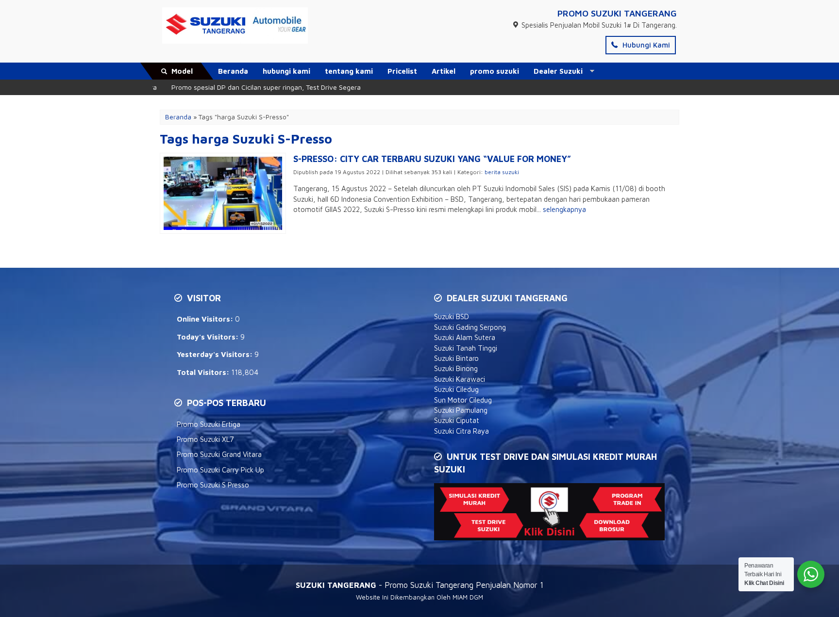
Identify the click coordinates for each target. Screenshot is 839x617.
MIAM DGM (468, 597)
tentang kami (349, 71)
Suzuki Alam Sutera (464, 337)
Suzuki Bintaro (456, 358)
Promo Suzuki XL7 (205, 439)
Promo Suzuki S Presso (213, 485)
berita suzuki (502, 172)
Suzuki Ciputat (456, 420)
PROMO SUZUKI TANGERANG (617, 13)
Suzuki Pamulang (460, 410)
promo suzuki (494, 71)
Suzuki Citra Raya (461, 431)
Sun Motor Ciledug (463, 400)
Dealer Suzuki (558, 71)
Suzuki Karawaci (459, 379)
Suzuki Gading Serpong (470, 327)
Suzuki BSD (451, 316)
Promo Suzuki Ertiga (208, 424)
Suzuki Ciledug (456, 389)
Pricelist (402, 71)
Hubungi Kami (645, 45)
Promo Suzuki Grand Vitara (219, 454)
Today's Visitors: (208, 337)
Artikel (443, 71)
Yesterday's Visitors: (215, 354)
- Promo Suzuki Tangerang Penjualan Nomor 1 (419, 584)
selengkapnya (564, 209)
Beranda (233, 71)
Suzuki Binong (456, 368)
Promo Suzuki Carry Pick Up (220, 470)
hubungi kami (286, 71)
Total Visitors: (204, 372)
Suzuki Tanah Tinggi (465, 348)
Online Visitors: (206, 319)
